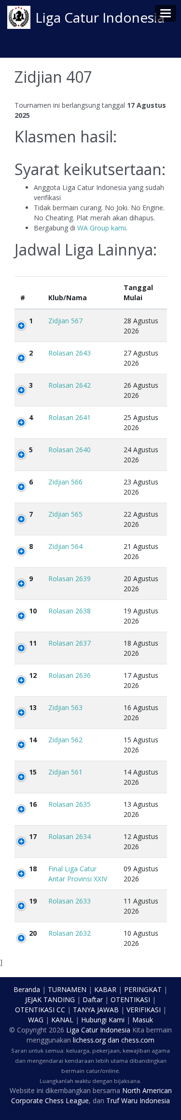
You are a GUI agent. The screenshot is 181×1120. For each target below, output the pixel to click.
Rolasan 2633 (69, 900)
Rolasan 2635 (69, 804)
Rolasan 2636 (69, 675)
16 (33, 804)
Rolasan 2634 (69, 836)
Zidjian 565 (65, 514)
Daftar (93, 999)
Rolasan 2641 (69, 417)
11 (33, 643)
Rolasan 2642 (69, 385)
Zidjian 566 (65, 481)
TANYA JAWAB (96, 1009)
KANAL (62, 1019)
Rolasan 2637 (69, 643)
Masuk (142, 1019)
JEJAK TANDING (50, 999)
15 (33, 771)
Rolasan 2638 (69, 610)
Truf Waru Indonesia (138, 1100)
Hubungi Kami (103, 1019)
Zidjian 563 (65, 707)
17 (33, 836)
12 (33, 675)
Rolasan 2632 (69, 933)
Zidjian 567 (65, 320)
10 (33, 610)
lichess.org (89, 1039)
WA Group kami (101, 227)
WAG (35, 1019)
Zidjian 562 (65, 739)
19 (33, 900)
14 (33, 739)
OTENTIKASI (130, 999)
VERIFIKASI (143, 1009)
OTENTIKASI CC (40, 1009)
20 (33, 933)
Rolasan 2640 (69, 449)
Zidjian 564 (65, 546)
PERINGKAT (143, 989)
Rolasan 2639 (69, 578)
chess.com (137, 1039)
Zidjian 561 (65, 771)
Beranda (27, 989)
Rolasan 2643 (69, 352)
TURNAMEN (67, 989)
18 (33, 868)
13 (33, 707)
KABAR (105, 989)
